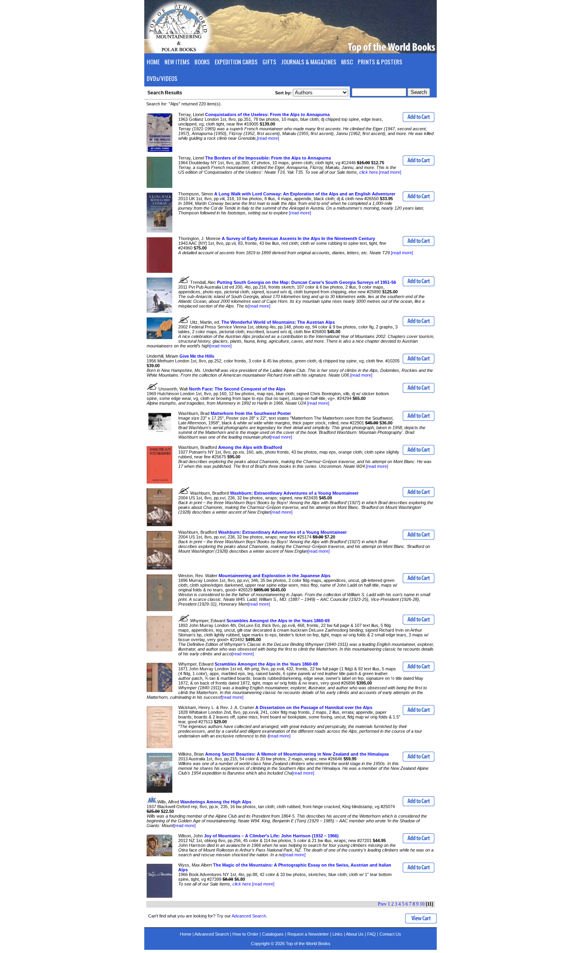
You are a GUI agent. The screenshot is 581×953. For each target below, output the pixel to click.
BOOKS (202, 61)
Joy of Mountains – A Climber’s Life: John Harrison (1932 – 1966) (271, 835)
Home (185, 934)
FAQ (371, 934)
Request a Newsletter (308, 934)
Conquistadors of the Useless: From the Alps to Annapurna (267, 114)
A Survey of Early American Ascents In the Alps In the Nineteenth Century (298, 238)
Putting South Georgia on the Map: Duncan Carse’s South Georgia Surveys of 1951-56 (306, 282)
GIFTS (269, 61)
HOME (153, 61)
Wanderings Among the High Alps (215, 801)
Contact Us (390, 934)
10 (422, 904)
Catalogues (273, 934)
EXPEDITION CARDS (236, 61)
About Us (355, 934)
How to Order (245, 934)
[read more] (268, 138)
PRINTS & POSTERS (380, 61)
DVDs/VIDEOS (162, 78)
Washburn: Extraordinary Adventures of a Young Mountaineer (294, 493)
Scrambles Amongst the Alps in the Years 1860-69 (278, 620)
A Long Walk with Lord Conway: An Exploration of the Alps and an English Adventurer (304, 193)
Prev (382, 904)
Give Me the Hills (196, 356)
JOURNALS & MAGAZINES (308, 61)
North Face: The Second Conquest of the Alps (237, 388)
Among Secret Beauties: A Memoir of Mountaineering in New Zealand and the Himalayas (297, 754)
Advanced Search (249, 916)
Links (337, 934)
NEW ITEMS (177, 61)
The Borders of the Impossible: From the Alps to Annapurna (268, 158)
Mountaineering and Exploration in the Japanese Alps (274, 575)
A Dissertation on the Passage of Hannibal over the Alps (313, 707)
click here (368, 172)
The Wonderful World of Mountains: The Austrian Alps (278, 322)
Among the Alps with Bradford (250, 447)
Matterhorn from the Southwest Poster (251, 413)
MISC (347, 61)
